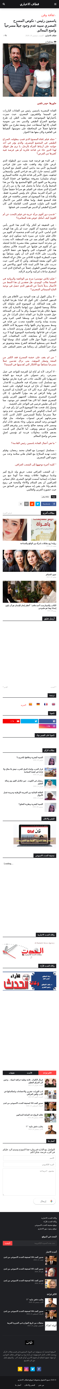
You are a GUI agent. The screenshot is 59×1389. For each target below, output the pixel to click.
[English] (52, 705)
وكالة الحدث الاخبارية (49, 1218)
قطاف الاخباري (29, 4)
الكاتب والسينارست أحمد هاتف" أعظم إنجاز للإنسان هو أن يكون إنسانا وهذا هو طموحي (30, 606)
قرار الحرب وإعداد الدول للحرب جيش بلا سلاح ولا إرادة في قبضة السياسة (23, 770)
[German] (37, 705)
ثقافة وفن (48, 15)
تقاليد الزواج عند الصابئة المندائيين (29, 1115)
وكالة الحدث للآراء (50, 1222)
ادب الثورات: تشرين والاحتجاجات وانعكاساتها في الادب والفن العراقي (23, 1092)
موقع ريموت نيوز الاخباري (47, 1229)
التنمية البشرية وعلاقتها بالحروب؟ (30, 757)
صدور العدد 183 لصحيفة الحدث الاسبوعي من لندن (23, 1269)
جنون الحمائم (51, 574)
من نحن (41, 1385)
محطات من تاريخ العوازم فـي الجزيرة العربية (25, 1323)
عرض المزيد (7, 513)
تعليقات (12, 1073)
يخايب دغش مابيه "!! (34, 1127)
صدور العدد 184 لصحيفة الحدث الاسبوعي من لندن (23, 1103)
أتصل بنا (18, 1385)
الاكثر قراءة (47, 1073)
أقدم (6, 687)
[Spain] (29, 705)
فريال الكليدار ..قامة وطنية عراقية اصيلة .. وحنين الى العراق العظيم (23, 1081)
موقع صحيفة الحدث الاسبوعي (46, 1225)
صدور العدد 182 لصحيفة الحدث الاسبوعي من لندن (23, 1281)
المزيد (23, 705)
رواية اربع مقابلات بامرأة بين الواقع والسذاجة (38, 543)
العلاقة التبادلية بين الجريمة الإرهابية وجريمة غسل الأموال (23, 793)
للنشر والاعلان (29, 1385)
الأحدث (29, 1073)
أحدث (53, 687)
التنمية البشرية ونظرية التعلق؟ (31, 804)
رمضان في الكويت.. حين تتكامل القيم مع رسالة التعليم (24, 782)
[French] (45, 705)
